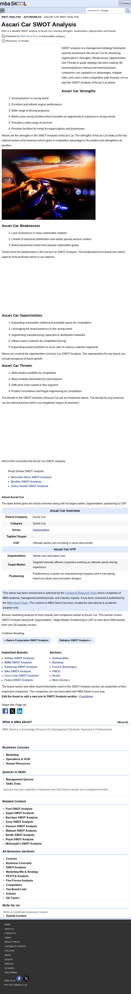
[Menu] (4, 10)
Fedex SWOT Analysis (18, 680)
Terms (8, 938)
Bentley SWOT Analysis (26, 481)
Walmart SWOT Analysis (21, 830)
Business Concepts (19, 863)
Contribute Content (15, 946)
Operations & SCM (18, 759)
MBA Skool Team (29, 36)
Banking (57, 662)
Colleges (9, 951)
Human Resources (18, 763)
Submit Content (16, 915)
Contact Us (10, 933)
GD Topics (12, 897)
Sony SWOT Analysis (19, 821)
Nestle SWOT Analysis (20, 834)
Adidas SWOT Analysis (19, 658)
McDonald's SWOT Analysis (24, 843)
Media (8, 955)
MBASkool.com (20, 985)
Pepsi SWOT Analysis (20, 839)
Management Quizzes (20, 779)
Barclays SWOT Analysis (22, 817)
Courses (125, 3)
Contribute (86, 696)
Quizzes (9, 959)
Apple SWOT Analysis (20, 813)
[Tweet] (12, 712)
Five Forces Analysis (19, 880)
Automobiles (41, 530)
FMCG (56, 671)
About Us (122, 722)
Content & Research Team (81, 593)
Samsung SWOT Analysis (21, 666)
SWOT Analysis (16, 867)
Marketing (12, 754)
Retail (56, 675)
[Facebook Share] (5, 712)
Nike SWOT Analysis (17, 671)
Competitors (14, 885)
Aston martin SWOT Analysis (29, 486)
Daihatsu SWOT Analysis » (75, 640)
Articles (11, 893)
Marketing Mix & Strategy (22, 871)
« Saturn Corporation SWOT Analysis (26, 640)
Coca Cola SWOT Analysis (21, 675)
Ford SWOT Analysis (19, 808)
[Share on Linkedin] (19, 712)
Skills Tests (13, 783)
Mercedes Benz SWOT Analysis (31, 477)
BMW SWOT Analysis (18, 662)
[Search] (128, 11)
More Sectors (61, 680)
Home (7, 924)
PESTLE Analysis (17, 876)
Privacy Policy (12, 942)
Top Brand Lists (16, 889)
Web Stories (11, 972)
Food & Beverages (64, 666)
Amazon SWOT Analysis (21, 826)
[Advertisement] (30, 70)
